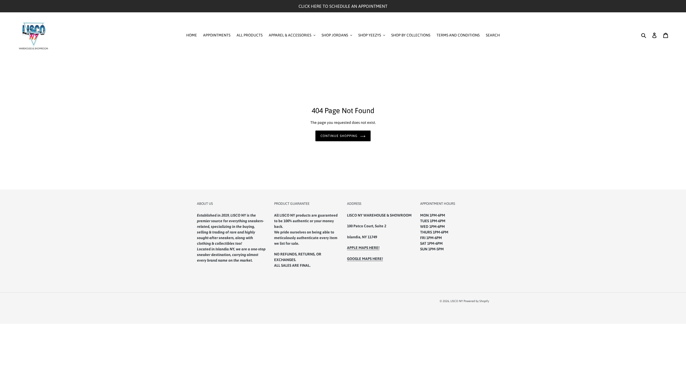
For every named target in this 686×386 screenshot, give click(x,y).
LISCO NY (456, 301)
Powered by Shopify (476, 301)
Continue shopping (338, 136)
